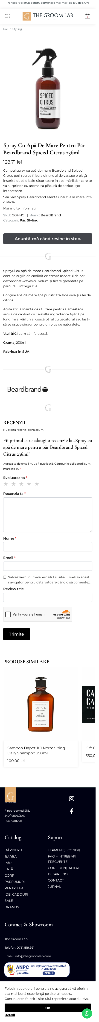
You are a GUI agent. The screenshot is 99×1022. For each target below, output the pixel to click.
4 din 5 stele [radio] (29, 484)
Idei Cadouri (16, 894)
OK (47, 1008)
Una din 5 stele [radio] (6, 484)
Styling (17, 29)
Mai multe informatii (20, 208)
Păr (5, 29)
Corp (9, 875)
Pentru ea (14, 888)
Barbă (11, 857)
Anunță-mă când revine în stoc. (48, 238)
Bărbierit (13, 850)
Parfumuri (15, 882)
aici (14, 333)
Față (9, 869)
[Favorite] (71, 673)
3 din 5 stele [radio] (22, 484)
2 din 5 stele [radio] (14, 484)
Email (9, 558)
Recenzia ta (14, 493)
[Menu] (6, 16)
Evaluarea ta (15, 477)
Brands (12, 907)
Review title (13, 589)
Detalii (10, 1015)
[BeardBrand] (47, 389)
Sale (9, 901)
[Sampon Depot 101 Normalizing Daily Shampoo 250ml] (41, 704)
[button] (86, 16)
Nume (9, 538)
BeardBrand (51, 215)
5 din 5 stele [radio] (37, 484)
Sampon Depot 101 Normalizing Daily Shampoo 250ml (36, 750)
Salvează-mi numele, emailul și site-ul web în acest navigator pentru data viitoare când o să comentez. (49, 579)
